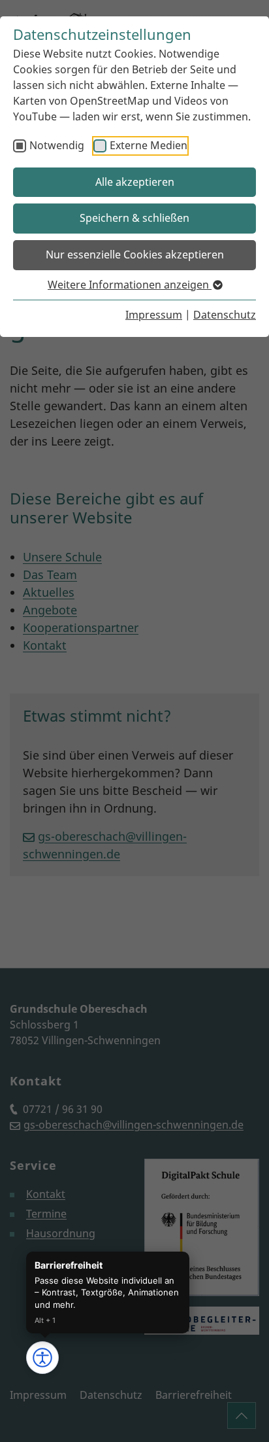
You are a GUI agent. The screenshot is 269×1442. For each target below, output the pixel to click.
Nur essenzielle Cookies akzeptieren (135, 254)
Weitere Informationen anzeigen (130, 284)
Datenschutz (224, 315)
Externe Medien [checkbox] (148, 145)
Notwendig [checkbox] (56, 145)
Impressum (153, 315)
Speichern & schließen (134, 218)
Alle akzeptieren (134, 182)
